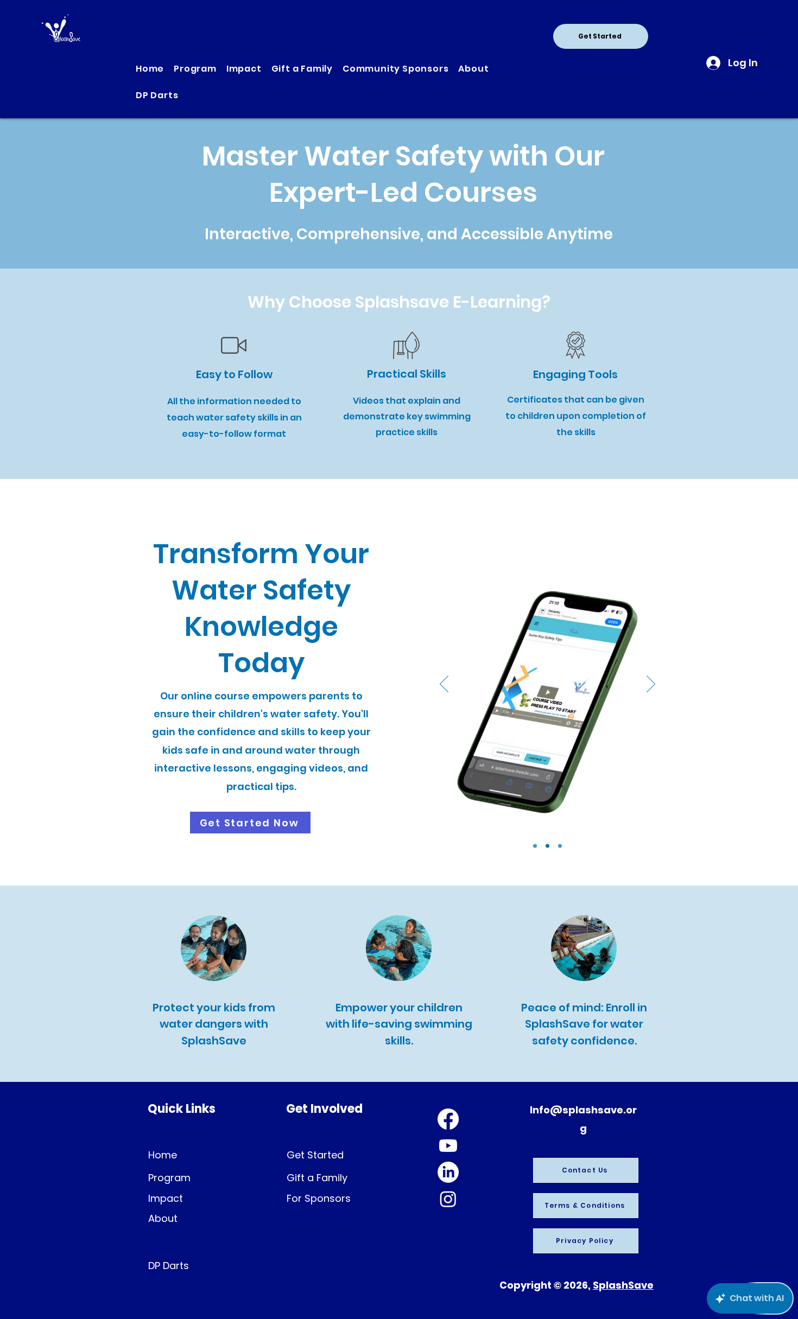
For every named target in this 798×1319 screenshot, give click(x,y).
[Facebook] (448, 1119)
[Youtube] (448, 1145)
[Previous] (444, 685)
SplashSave (623, 1285)
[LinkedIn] (448, 1172)
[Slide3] (560, 846)
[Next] (651, 685)
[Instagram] (448, 1198)
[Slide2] (547, 846)
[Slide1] (535, 846)
